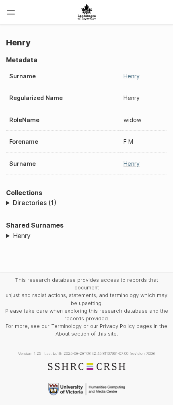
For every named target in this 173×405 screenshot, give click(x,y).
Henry (132, 76)
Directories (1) (34, 203)
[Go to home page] (86, 12)
